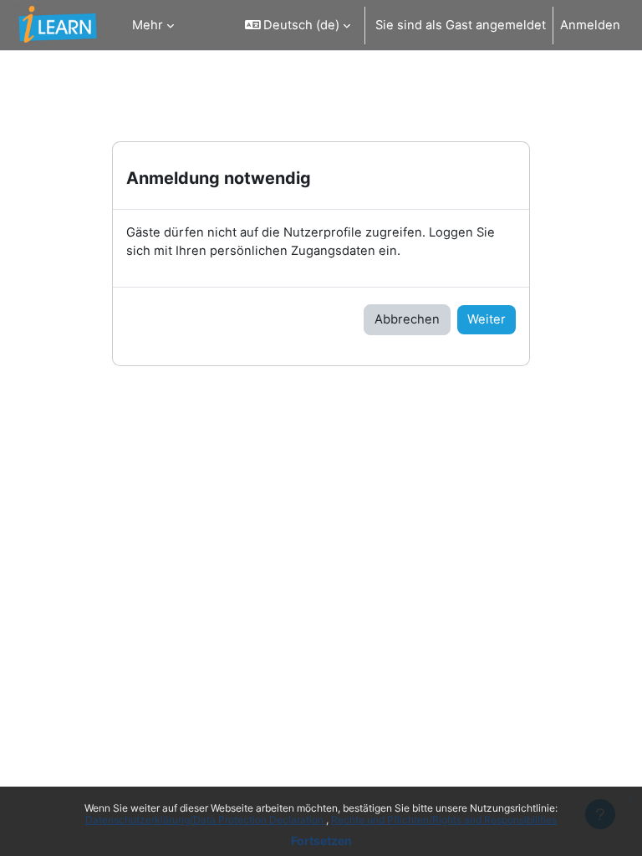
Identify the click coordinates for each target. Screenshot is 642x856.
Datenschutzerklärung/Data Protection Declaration (205, 819)
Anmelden (590, 25)
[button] (298, 25)
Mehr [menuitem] (147, 25)
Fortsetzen (321, 840)
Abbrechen (407, 319)
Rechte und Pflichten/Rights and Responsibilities (444, 819)
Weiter (486, 319)
